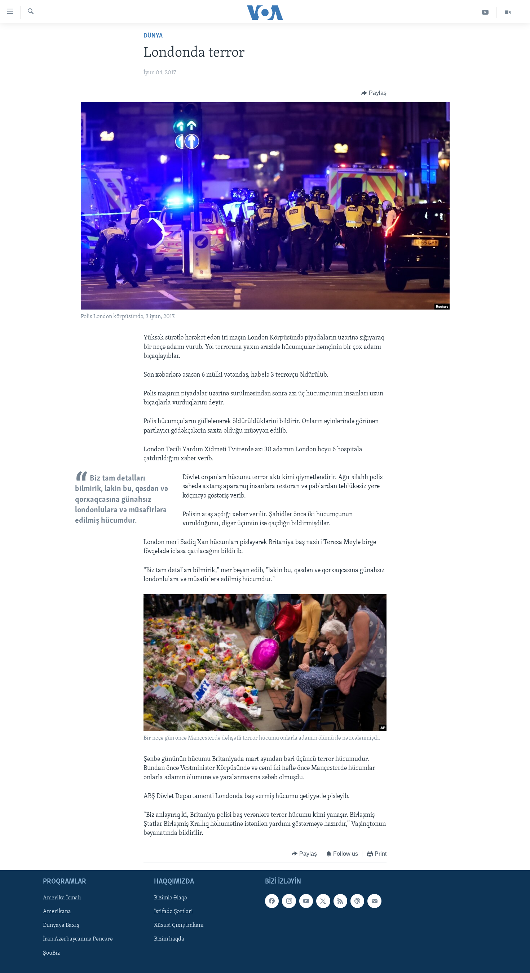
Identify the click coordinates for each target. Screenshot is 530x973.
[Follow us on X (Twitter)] (323, 901)
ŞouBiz (51, 953)
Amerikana (57, 912)
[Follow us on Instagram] (289, 901)
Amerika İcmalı (62, 898)
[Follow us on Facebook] (272, 901)
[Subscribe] (374, 901)
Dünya (153, 36)
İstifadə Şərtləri (173, 912)
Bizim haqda (169, 939)
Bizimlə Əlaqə (170, 898)
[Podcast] (357, 901)
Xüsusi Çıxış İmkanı (179, 926)
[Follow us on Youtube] (306, 901)
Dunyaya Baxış (61, 926)
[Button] (374, 93)
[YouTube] (485, 12)
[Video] (507, 12)
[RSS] (340, 901)
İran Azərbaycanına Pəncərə (78, 939)
